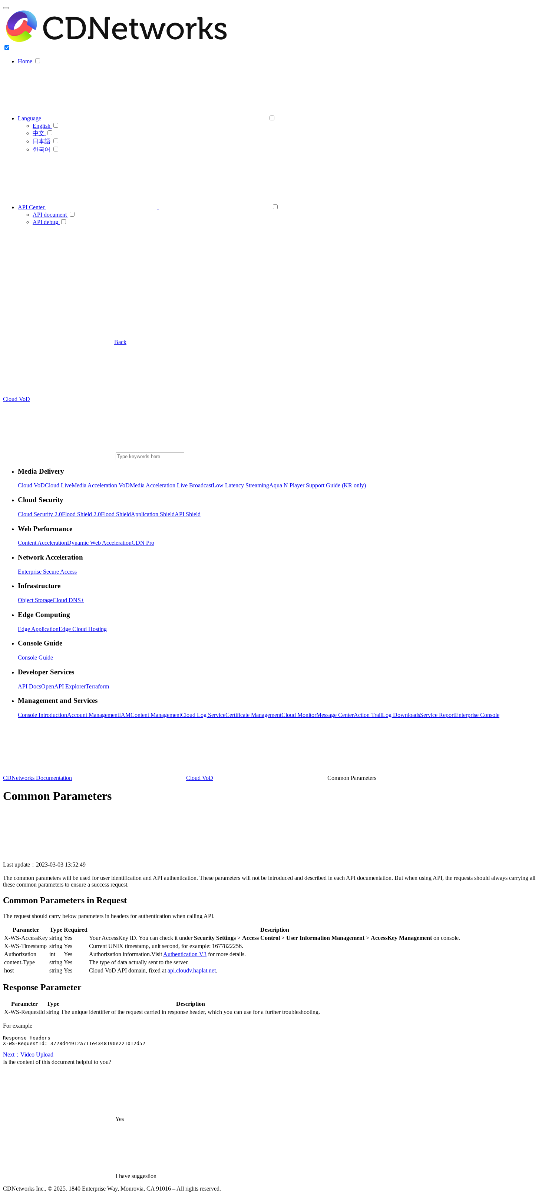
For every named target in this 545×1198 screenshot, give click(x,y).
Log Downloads (401, 715)
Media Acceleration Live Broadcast (171, 485)
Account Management (93, 715)
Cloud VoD (31, 485)
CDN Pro (143, 543)
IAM (125, 715)
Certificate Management (253, 715)
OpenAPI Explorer (63, 686)
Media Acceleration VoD (101, 485)
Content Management (156, 715)
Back (120, 342)
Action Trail (368, 715)
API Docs (29, 686)
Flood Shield (116, 514)
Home (26, 61)
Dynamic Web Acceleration (99, 543)
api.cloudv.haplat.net (192, 970)
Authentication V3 (185, 954)
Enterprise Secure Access (47, 571)
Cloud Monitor (298, 715)
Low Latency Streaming (240, 485)
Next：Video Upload (28, 1054)
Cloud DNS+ (68, 600)
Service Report (437, 715)
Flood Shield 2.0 (81, 514)
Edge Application (38, 629)
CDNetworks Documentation (37, 778)
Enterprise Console (477, 715)
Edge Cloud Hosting (83, 629)
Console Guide (35, 657)
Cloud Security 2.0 (40, 514)
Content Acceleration (42, 543)
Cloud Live (58, 485)
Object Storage (35, 600)
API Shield (188, 514)
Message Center (335, 715)
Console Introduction (42, 715)
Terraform (97, 686)
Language (30, 118)
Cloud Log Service (203, 715)
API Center (32, 207)
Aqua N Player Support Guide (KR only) (317, 485)
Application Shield (153, 514)
